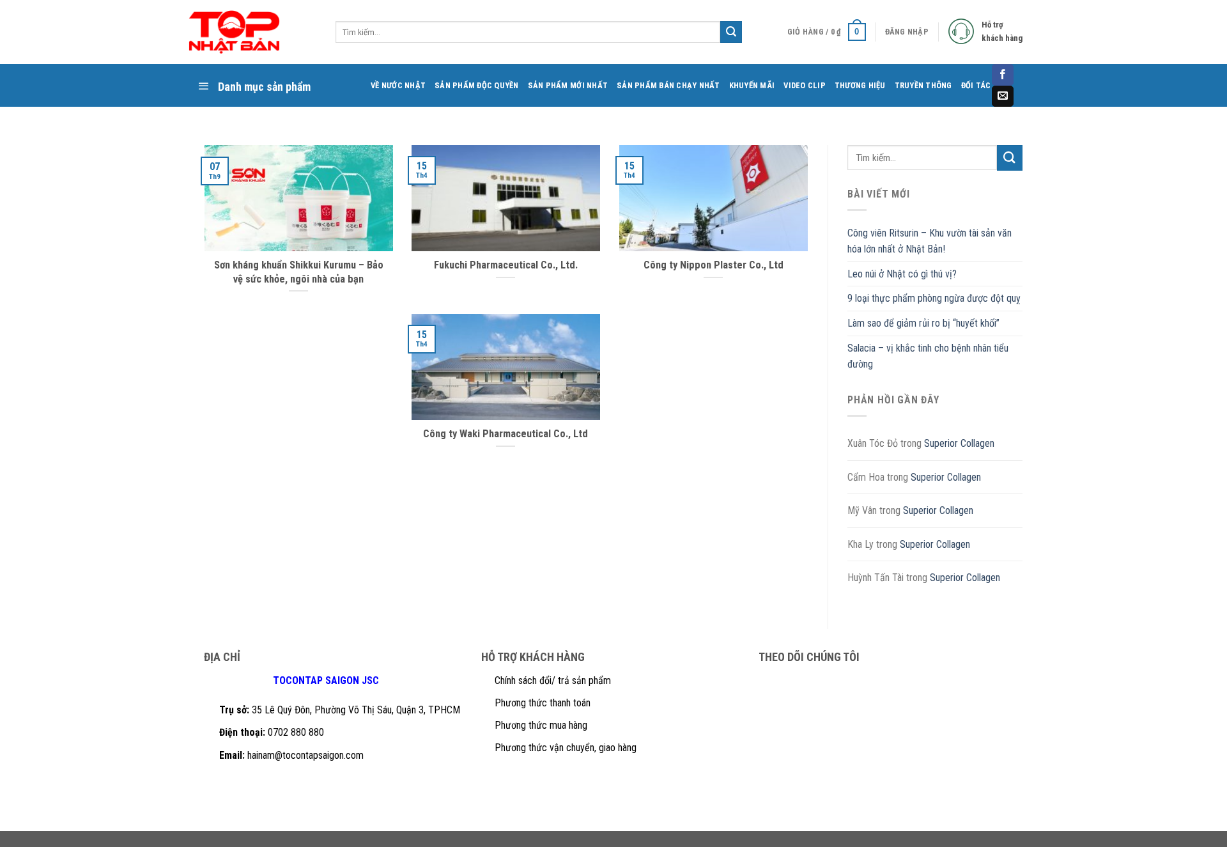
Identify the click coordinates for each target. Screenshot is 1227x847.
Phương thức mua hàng (541, 725)
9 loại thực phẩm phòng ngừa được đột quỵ (934, 298)
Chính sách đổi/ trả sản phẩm (553, 680)
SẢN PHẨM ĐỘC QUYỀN (477, 85)
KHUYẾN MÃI (752, 85)
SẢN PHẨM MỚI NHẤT (568, 85)
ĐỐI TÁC (976, 85)
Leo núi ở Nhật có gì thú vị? (902, 274)
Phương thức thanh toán (542, 703)
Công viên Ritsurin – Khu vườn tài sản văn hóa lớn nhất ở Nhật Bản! (929, 241)
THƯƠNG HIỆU (860, 85)
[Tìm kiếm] (731, 32)
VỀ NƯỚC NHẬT (398, 85)
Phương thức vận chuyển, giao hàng (566, 748)
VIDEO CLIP (804, 85)
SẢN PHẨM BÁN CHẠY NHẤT (668, 85)
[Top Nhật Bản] (246, 32)
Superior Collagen (959, 443)
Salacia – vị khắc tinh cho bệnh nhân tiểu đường (927, 356)
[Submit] (1009, 157)
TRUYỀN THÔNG (923, 85)
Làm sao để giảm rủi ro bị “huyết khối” (923, 323)
